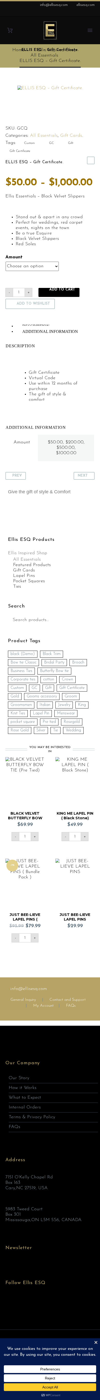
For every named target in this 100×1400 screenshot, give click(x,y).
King (82, 705)
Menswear (66, 713)
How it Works (22, 1088)
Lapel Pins (24, 576)
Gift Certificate (19, 151)
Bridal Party (54, 662)
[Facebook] (69, 13)
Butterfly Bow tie (54, 671)
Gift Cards (71, 135)
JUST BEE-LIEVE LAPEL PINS (75, 917)
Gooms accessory (42, 696)
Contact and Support (67, 1000)
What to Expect (25, 1097)
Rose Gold (20, 730)
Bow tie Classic (23, 662)
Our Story (19, 1078)
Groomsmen (21, 705)
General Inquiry (23, 1000)
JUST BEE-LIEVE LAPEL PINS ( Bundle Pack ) (25, 919)
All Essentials (44, 135)
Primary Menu (90, 30)
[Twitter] (14, 117)
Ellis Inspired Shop (27, 553)
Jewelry (64, 705)
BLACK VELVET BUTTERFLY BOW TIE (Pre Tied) (25, 818)
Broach (78, 662)
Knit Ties (18, 713)
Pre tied (49, 722)
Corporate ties (23, 679)
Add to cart (62, 290)
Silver (40, 730)
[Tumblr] (31, 117)
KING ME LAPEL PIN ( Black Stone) (75, 815)
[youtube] (37, 1302)
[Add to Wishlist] (39, 762)
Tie (55, 730)
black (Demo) (23, 654)
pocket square (23, 722)
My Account (43, 1006)
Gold (15, 696)
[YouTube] (92, 13)
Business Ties (21, 671)
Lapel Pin (41, 713)
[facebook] (8, 1302)
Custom (29, 143)
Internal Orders (25, 1107)
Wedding (73, 730)
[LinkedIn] (77, 13)
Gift (70, 143)
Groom (71, 696)
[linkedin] (18, 1302)
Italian (44, 705)
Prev (17, 476)
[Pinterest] (23, 117)
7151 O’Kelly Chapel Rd (29, 1177)
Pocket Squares (29, 581)
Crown (67, 679)
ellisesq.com (85, 5)
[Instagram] (84, 13)
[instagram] (27, 1302)
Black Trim (52, 654)
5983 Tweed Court (24, 1209)
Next (83, 476)
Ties (17, 586)
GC (51, 143)
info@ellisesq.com (54, 5)
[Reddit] (47, 117)
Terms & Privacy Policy (32, 1117)
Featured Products (32, 565)
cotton (48, 679)
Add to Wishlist (33, 304)
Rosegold (72, 722)
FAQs (71, 1006)
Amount (14, 257)
